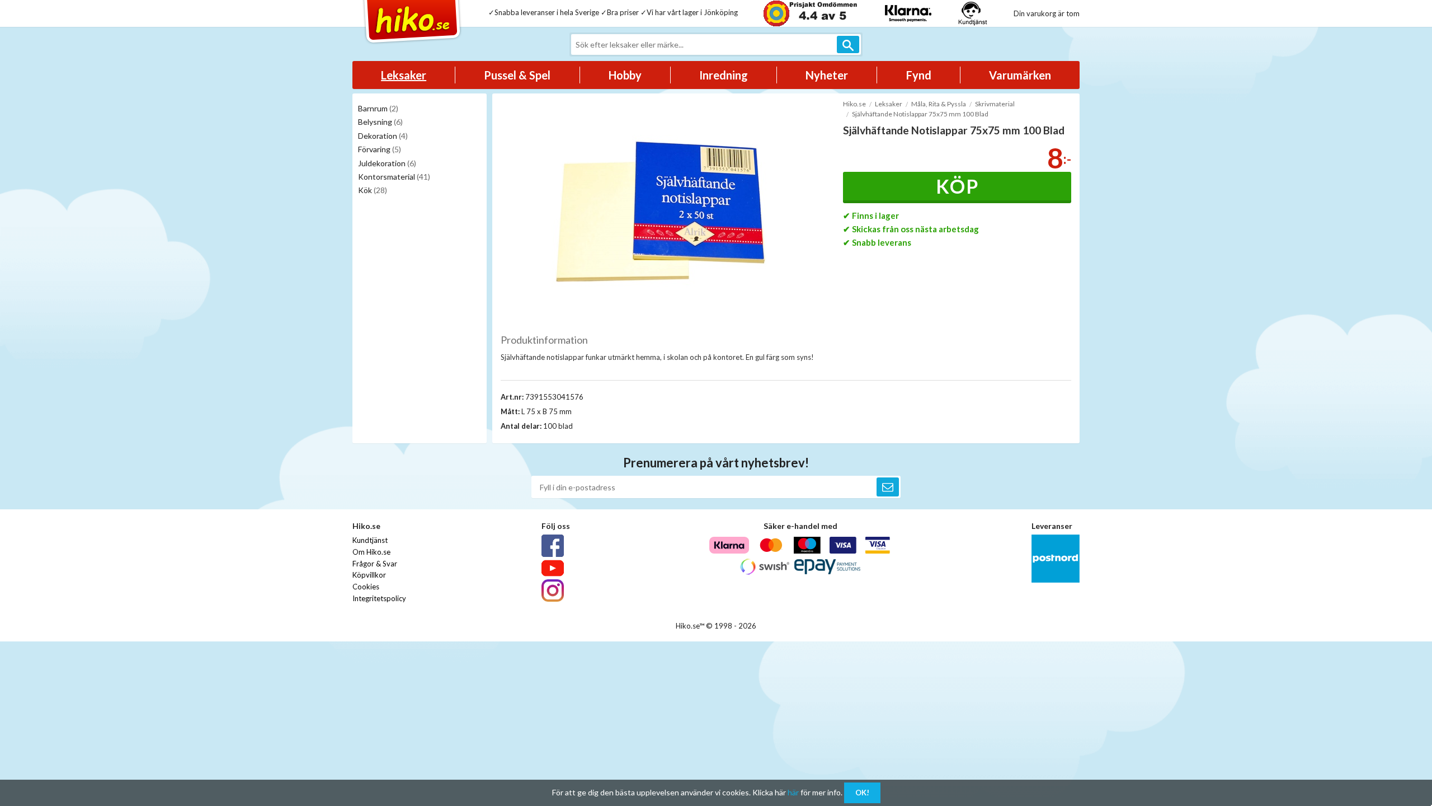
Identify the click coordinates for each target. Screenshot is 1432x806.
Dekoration (383, 135)
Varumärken (1020, 75)
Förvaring (379, 149)
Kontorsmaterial (394, 176)
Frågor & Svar (374, 563)
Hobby (625, 75)
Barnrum (378, 108)
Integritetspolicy (379, 598)
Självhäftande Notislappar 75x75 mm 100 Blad (920, 114)
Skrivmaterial (995, 104)
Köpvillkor (369, 574)
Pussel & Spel (517, 75)
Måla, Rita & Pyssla (938, 104)
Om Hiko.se (371, 551)
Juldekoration (387, 163)
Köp (957, 186)
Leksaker (403, 75)
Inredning (723, 75)
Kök (372, 190)
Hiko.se (854, 104)
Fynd (918, 75)
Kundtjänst (370, 540)
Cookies (365, 586)
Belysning (380, 121)
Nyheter (826, 75)
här (793, 792)
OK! (862, 792)
